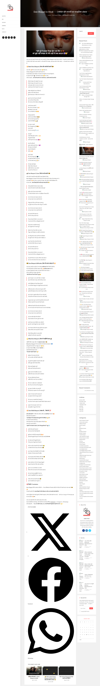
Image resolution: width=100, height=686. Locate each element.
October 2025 (82, 403)
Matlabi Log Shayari (83, 477)
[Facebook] (6, 37)
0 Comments (87, 547)
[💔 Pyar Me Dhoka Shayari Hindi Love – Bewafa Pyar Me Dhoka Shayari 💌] (86, 288)
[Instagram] (9, 37)
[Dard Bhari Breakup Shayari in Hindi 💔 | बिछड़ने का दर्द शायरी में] (87, 160)
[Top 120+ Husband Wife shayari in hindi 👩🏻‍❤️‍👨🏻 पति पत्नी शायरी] (86, 309)
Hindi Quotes (82, 458)
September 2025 (82, 404)
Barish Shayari (82, 425)
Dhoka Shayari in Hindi (84, 438)
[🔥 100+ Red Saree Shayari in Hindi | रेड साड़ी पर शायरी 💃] (87, 245)
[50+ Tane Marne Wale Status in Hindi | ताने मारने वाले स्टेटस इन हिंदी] (86, 377)
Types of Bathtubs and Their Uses (86, 67)
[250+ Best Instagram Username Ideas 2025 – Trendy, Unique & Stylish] (87, 348)
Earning (81, 441)
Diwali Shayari (82, 439)
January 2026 (82, 400)
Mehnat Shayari (82, 479)
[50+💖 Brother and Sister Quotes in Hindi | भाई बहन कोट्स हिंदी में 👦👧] (86, 251)
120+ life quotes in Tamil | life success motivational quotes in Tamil (85, 215)
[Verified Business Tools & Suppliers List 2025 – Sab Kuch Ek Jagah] (86, 134)
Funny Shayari (82, 444)
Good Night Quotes (83, 449)
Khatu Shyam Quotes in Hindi (85, 468)
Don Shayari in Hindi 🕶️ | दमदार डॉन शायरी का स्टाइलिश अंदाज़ (63, 15)
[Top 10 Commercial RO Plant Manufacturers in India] (86, 83)
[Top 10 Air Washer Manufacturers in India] (86, 76)
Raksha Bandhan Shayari (84, 487)
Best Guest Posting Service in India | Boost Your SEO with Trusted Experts (86, 208)
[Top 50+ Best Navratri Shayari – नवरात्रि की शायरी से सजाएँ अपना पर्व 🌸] (87, 118)
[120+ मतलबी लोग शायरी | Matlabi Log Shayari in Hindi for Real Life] (86, 337)
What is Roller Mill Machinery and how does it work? (89, 565)
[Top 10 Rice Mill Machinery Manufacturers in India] (86, 44)
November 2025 (82, 401)
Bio (80, 426)
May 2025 (81, 409)
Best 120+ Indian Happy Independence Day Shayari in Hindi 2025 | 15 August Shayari (86, 224)
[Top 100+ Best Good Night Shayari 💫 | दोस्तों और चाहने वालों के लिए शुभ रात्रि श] (86, 329)
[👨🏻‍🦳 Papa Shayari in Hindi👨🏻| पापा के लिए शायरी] (86, 165)
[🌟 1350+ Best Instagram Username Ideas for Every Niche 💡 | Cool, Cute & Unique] (86, 264)
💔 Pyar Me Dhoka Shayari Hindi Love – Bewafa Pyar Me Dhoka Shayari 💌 (86, 293)
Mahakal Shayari (82, 475)
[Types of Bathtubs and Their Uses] (86, 64)
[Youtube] (12, 37)
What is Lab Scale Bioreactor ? (85, 110)
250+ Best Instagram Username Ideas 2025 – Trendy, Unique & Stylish (85, 352)
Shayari (81, 490)
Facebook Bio (82, 442)
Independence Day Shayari (85, 461)
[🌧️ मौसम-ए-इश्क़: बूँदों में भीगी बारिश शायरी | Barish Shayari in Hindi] (86, 184)
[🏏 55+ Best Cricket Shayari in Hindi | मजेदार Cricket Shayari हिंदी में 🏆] (86, 370)
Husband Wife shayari (84, 460)
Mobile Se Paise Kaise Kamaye (85, 131)
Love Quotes (82, 472)
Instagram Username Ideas (85, 464)
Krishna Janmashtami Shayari (85, 469)
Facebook (52, 502)
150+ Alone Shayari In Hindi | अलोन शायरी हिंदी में (66, 677)
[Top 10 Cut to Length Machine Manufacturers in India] (86, 70)
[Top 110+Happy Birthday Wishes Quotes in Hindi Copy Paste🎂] (87, 315)
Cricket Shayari (82, 434)
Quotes (80, 485)
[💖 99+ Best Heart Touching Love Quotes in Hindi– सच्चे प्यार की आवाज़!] (86, 342)
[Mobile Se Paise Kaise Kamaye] (87, 129)
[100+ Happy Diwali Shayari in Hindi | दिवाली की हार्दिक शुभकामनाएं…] (86, 89)
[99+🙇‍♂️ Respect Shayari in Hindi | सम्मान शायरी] (86, 233)
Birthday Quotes (82, 428)
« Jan (80, 639)
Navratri (81, 482)
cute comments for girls (84, 436)
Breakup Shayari (82, 431)
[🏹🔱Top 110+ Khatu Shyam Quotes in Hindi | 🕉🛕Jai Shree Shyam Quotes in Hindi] (86, 302)
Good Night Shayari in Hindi (85, 450)
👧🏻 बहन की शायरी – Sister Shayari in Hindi (34, 677)
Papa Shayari (82, 483)
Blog (80, 430)
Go (91, 608)
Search (81, 31)
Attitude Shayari (82, 423)
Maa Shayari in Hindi (83, 474)
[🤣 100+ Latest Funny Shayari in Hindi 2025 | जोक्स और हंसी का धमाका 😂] (86, 228)
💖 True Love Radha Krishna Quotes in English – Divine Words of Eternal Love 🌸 (86, 284)
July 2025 (81, 406)
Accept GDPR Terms (85, 611)
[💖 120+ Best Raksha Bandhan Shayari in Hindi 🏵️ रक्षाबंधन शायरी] (86, 196)
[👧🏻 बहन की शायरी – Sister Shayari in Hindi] (86, 142)
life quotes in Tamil (83, 471)
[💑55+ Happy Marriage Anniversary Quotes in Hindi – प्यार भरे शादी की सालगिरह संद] (86, 321)
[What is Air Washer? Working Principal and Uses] (87, 112)
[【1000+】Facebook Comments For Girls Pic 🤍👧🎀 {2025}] (86, 363)
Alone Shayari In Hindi (83, 420)
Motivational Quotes (83, 480)
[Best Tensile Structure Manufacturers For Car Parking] (86, 356)
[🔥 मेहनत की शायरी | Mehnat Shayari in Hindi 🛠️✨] (87, 171)
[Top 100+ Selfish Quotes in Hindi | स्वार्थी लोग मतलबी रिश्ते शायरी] (86, 123)
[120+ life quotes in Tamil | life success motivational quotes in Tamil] (86, 211)
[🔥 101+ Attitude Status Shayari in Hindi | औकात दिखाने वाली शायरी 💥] (87, 239)
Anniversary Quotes (83, 422)
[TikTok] (14, 37)
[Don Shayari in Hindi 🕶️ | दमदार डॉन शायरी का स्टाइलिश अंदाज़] (86, 151)
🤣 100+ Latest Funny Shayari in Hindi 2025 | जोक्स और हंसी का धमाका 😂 (50, 678)
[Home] (46, 15)
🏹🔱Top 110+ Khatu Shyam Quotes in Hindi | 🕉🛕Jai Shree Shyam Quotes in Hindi (85, 306)
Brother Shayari (82, 433)
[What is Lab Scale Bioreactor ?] (86, 108)
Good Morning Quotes (84, 445)
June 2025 (81, 407)
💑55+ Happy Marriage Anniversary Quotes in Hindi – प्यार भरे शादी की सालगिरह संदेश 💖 (86, 326)
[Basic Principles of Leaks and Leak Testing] (87, 296)
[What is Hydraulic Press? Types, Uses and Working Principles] (86, 51)
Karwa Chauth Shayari (84, 466)
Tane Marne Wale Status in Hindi (86, 491)
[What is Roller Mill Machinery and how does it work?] (86, 58)
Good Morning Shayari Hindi (85, 447)
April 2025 (81, 411)
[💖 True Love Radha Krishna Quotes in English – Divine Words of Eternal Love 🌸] (86, 277)
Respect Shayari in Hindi (84, 488)
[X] (3, 37)
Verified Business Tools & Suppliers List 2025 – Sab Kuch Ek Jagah (86, 139)
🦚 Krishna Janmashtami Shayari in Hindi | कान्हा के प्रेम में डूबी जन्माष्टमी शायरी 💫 (86, 181)
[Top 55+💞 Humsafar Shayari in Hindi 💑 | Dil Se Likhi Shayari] (86, 190)
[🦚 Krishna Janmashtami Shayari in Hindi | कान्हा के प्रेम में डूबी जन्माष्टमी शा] (86, 177)
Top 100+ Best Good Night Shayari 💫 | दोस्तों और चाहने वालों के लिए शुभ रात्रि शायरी (86, 333)
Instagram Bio (82, 463)
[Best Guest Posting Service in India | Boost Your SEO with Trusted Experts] (86, 203)
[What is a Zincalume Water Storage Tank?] (86, 96)
